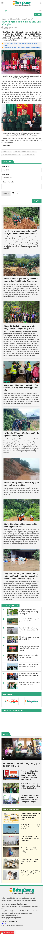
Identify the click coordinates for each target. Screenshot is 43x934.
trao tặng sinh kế (28, 154)
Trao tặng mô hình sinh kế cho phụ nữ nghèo (21, 23)
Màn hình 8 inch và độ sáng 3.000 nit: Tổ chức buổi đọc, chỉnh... (29, 850)
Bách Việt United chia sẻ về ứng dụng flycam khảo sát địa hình (30, 827)
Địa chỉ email (6, 174)
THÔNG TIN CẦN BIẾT (11, 810)
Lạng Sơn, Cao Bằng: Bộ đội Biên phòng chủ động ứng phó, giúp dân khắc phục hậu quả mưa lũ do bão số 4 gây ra (21, 576)
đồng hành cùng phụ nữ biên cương (25, 152)
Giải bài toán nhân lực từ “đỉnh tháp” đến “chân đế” (28, 656)
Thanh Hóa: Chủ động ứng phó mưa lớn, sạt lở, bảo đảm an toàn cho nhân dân (21, 232)
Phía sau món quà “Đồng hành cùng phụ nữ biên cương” (22, 48)
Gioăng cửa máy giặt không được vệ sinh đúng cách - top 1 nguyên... (30, 873)
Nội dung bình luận (8, 182)
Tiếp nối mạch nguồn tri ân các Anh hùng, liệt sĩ (29, 638)
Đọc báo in (7, 694)
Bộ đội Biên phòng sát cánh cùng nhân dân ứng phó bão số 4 (21, 525)
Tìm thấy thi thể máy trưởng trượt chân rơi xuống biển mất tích (28, 630)
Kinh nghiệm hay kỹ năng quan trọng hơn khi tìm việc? (29, 861)
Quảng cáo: (9, 921)
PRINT (38, 14)
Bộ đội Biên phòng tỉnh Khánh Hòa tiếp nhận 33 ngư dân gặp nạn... (28, 675)
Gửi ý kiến (37, 201)
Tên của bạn (5, 166)
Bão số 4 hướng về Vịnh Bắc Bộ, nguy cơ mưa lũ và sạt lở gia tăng (21, 483)
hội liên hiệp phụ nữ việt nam (11, 154)
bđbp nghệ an (7, 152)
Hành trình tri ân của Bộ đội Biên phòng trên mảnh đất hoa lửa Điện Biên (30, 786)
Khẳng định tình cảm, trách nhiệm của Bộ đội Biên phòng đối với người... (28, 612)
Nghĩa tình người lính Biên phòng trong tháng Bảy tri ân (29, 683)
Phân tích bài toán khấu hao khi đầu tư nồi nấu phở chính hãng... (30, 838)
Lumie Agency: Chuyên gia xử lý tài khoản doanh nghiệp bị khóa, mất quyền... (30, 816)
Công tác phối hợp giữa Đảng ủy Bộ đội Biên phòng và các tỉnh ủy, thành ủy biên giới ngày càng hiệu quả (29, 775)
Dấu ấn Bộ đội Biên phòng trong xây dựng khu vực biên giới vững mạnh (19, 327)
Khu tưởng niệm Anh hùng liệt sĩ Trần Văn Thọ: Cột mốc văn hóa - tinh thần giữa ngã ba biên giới (30, 798)
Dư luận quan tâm (10, 606)
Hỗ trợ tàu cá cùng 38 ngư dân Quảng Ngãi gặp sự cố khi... (29, 665)
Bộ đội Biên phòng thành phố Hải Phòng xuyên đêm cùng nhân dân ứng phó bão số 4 (21, 387)
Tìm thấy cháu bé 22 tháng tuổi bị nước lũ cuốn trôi (29, 620)
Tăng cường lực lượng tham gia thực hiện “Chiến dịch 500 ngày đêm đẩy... (29, 648)
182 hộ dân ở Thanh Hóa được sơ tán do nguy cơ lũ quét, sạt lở (21, 434)
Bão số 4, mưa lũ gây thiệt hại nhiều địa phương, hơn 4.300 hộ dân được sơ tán (21, 279)
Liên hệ (4, 923)
